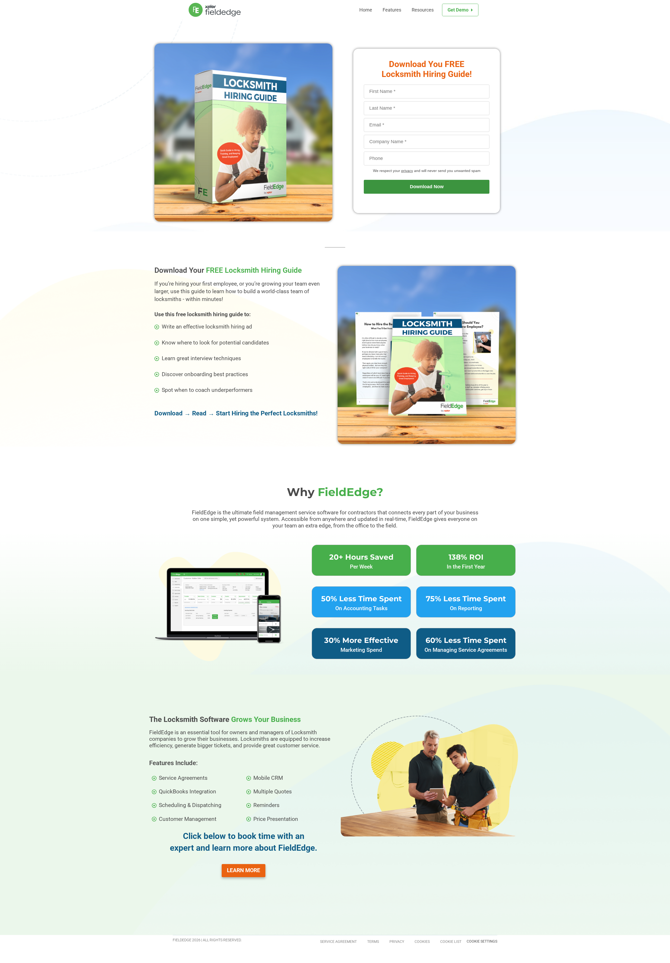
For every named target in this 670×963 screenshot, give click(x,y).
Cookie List (450, 941)
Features (392, 10)
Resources (423, 10)
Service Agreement (338, 941)
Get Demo (458, 10)
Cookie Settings (482, 941)
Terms (373, 941)
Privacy (396, 941)
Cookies (422, 941)
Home (365, 10)
